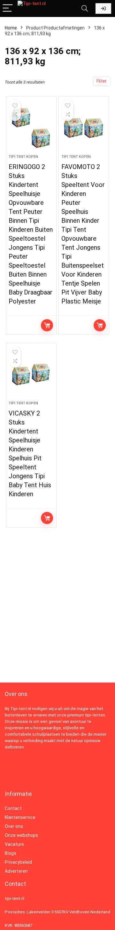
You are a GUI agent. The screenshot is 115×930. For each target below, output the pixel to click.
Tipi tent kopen (23, 157)
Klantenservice (20, 817)
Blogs (10, 853)
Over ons (14, 826)
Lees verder (47, 325)
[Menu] (7, 8)
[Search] (84, 8)
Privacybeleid (18, 862)
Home (11, 27)
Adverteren (16, 871)
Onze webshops (21, 835)
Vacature (14, 844)
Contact (13, 808)
